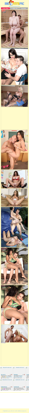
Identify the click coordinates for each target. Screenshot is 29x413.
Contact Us (24, 410)
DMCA (19, 410)
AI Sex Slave (5, 8)
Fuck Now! (23, 8)
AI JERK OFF (14, 8)
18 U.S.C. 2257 (14, 410)
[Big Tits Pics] (14, 3)
